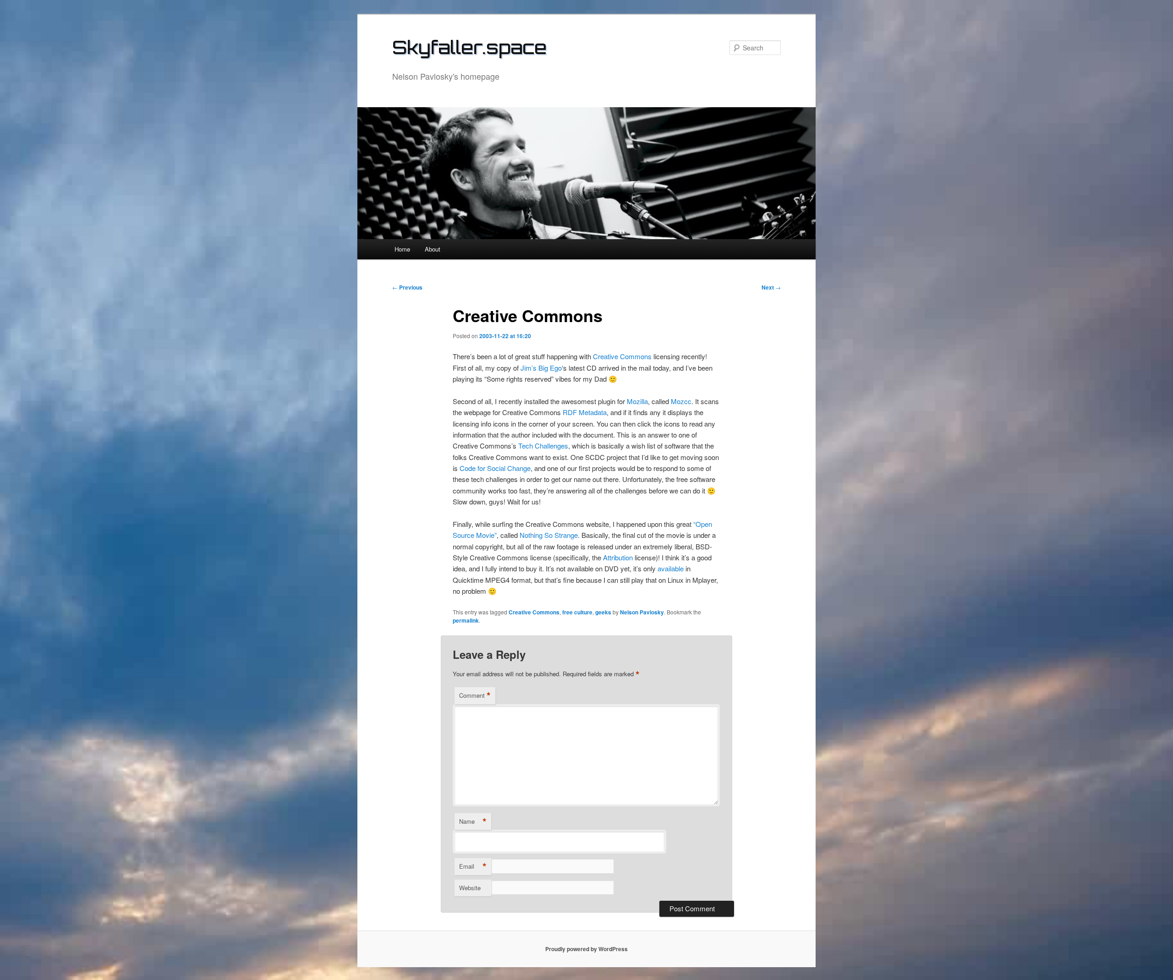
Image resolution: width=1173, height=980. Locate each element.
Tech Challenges (543, 445)
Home (402, 249)
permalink (466, 620)
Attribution (618, 557)
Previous (407, 287)
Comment (475, 695)
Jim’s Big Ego (541, 367)
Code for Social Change (495, 468)
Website (470, 887)
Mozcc (681, 401)
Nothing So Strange (549, 535)
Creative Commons (622, 356)
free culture (577, 612)
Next (771, 287)
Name (473, 821)
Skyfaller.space (469, 47)
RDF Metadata (585, 412)
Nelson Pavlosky (642, 612)
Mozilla (637, 401)
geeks (603, 612)
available (671, 568)
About (432, 249)
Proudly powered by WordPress (586, 949)
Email (473, 866)
